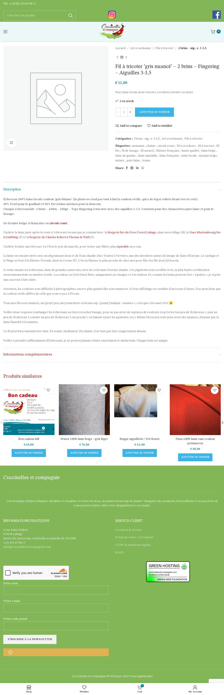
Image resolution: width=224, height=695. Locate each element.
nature (119, 160)
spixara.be (144, 676)
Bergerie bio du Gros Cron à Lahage (132, 232)
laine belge (208, 150)
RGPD (119, 552)
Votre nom (10, 583)
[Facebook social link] (126, 168)
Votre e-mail (11, 601)
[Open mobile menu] (5, 31)
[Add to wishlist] (48, 390)
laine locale (189, 155)
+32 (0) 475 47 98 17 (22, 3)
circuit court (166, 145)
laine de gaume (125, 155)
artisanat (138, 145)
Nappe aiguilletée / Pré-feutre (140, 439)
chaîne (150, 145)
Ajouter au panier (154, 112)
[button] (29, 453)
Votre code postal (15, 618)
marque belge (208, 155)
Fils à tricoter (164, 48)
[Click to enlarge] (11, 143)
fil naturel (147, 150)
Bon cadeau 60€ (28, 439)
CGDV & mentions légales (133, 544)
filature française (167, 150)
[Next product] (126, 57)
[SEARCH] (71, 15)
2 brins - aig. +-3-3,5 (192, 48)
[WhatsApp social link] (142, 168)
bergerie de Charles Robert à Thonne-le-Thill (59, 237)
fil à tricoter (206, 145)
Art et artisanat (140, 48)
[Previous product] (117, 57)
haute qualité (190, 150)
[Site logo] (111, 31)
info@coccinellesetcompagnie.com (27, 546)
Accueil (120, 48)
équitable (123, 246)
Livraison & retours (128, 529)
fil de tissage (130, 150)
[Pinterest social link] (132, 168)
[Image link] (112, 14)
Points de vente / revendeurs (134, 537)
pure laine (133, 160)
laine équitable (147, 155)
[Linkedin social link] (137, 168)
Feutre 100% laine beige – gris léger (84, 439)
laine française (169, 155)
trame (146, 160)
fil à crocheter (186, 145)
